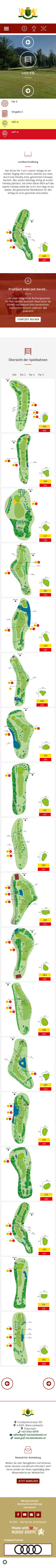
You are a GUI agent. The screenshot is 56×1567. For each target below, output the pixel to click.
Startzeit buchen (28, 319)
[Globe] (38, 1515)
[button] (6, 28)
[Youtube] (25, 1515)
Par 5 (41, 374)
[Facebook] (18, 1515)
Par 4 (32, 374)
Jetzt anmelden (28, 1481)
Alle (14, 374)
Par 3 (22, 374)
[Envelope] (31, 1515)
